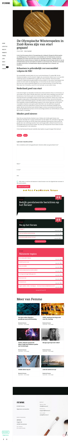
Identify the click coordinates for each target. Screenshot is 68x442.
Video (3, 62)
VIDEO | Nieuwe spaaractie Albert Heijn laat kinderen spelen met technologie (28, 344)
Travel (4, 55)
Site (18, 175)
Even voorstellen (40, 266)
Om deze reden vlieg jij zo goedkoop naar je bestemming (27, 318)
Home (3, 43)
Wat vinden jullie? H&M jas (40, 258)
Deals (3, 65)
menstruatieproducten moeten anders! (40, 270)
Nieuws (19, 135)
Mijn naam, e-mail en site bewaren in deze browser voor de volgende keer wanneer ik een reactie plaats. (40, 182)
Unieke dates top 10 (24, 369)
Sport (25, 135)
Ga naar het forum (40, 209)
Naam (19, 163)
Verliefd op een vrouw (40, 262)
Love (3, 58)
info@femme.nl (44, 406)
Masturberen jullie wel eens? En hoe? (40, 237)
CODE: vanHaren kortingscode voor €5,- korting (52, 318)
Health (4, 49)
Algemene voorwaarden (23, 409)
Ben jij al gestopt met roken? (51, 343)
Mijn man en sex (40, 278)
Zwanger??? (40, 229)
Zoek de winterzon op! (49, 369)
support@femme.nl (45, 410)
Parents (4, 52)
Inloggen (5, 432)
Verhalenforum (40, 282)
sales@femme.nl (44, 415)
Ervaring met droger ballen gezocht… (40, 274)
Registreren (6, 435)
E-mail (19, 169)
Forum (4, 68)
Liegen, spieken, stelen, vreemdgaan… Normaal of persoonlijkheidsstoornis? (40, 286)
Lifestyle (4, 46)
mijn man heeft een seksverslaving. (40, 233)
